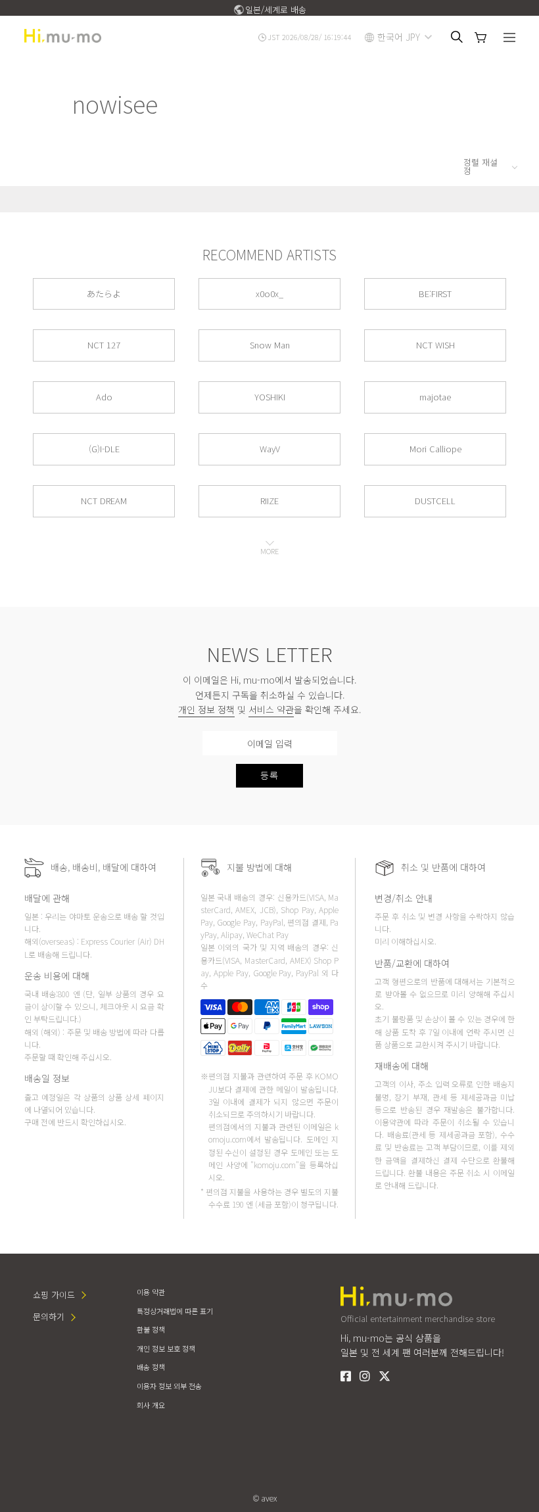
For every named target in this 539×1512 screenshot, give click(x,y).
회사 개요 (151, 1405)
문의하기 (48, 1316)
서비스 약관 (271, 709)
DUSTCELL (435, 500)
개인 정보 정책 (206, 709)
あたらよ (104, 293)
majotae (435, 396)
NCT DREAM (104, 500)
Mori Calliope (435, 448)
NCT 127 (103, 345)
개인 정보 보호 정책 (166, 1348)
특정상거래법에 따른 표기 (175, 1311)
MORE (269, 551)
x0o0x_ (269, 293)
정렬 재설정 (480, 166)
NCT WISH (435, 345)
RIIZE (269, 500)
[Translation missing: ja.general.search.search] (457, 37)
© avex (265, 1497)
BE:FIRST (435, 293)
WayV (270, 448)
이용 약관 (151, 1292)
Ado (104, 396)
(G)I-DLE (104, 448)
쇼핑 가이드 (54, 1294)
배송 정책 (151, 1366)
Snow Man (270, 345)
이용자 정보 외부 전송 (169, 1386)
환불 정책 (151, 1329)
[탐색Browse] (509, 39)
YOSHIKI (269, 396)
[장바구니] (480, 37)
